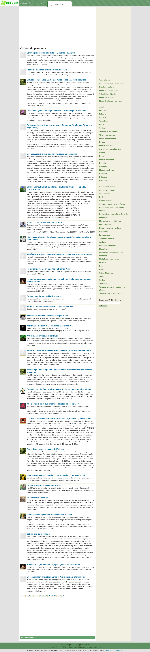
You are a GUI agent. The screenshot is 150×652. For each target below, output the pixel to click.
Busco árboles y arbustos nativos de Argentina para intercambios (56, 577)
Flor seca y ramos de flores (110, 221)
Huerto (102, 156)
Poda (101, 266)
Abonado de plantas (107, 186)
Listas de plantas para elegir (110, 101)
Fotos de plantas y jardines (110, 228)
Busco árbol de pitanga (37, 498)
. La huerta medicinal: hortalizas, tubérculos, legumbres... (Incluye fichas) (59, 418)
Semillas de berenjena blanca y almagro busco (47, 316)
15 (60, 595)
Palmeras (103, 114)
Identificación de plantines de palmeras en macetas (49, 515)
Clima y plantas (105, 200)
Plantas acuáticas (106, 145)
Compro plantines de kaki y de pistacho (44, 296)
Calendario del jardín (107, 94)
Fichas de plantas (106, 97)
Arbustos (103, 117)
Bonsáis (102, 163)
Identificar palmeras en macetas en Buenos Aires (48, 269)
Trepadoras (103, 121)
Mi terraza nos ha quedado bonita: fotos (44, 222)
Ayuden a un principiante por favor (42, 336)
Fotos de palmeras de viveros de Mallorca (45, 449)
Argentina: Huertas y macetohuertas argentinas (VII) (50, 326)
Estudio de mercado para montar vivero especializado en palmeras (56, 80)
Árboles (102, 107)
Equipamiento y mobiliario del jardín (113, 214)
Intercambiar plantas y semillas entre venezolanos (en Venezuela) (56, 475)
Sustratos (103, 283)
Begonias (103, 180)
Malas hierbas (104, 249)
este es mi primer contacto (38, 534)
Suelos (102, 280)
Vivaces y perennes (107, 135)
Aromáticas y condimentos (110, 149)
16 (63, 595)
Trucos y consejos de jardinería (111, 293)
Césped (102, 152)
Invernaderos (104, 235)
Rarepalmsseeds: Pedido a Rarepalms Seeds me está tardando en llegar (59, 389)
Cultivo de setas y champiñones (112, 204)
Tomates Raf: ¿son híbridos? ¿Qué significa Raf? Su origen (53, 565)
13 (55, 595)
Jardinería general (106, 238)
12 (52, 595)
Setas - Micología (106, 273)
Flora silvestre (105, 224)
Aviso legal (74, 645)
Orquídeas (103, 166)
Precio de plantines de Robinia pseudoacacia (47, 70)
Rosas (101, 124)
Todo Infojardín (105, 80)
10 (46, 595)
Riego (101, 269)
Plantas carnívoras (106, 170)
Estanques (103, 217)
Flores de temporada (107, 138)
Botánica (102, 197)
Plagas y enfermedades (108, 90)
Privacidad (84, 645)
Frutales (102, 110)
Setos (101, 276)
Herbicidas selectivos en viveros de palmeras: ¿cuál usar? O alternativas (59, 350)
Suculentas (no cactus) (108, 131)
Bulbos (102, 142)
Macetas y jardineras (107, 245)
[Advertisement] (57, 25)
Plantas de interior (106, 159)
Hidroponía (103, 231)
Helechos (103, 177)
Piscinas (102, 262)
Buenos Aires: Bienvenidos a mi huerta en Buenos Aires (52, 154)
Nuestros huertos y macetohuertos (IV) (44, 485)
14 (57, 595)
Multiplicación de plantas (109, 259)
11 (49, 595)
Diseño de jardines (106, 87)
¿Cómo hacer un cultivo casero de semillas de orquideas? (53, 404)
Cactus (102, 128)
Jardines (102, 242)
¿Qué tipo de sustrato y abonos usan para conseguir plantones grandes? (59, 254)
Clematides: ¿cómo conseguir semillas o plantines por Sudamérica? (57, 111)
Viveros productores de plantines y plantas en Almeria (51, 53)
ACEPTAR (120, 650)
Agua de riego (105, 193)
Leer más (109, 650)
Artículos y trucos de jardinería (111, 83)
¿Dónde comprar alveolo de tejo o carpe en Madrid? (50, 306)
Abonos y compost (106, 190)
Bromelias (103, 173)
